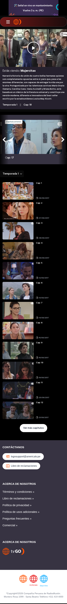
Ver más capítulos (33, 428)
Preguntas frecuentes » (16, 518)
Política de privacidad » (16, 505)
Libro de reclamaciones (24, 466)
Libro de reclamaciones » (18, 498)
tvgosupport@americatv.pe (25, 456)
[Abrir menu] (8, 22)
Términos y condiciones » (18, 491)
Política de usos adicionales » (20, 511)
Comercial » (9, 525)
